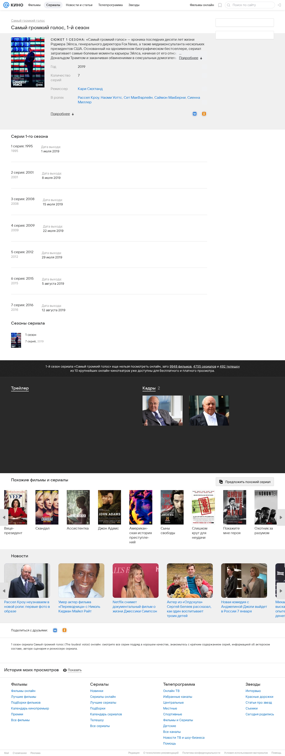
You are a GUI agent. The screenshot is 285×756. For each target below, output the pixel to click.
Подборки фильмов (25, 702)
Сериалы (99, 684)
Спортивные (172, 714)
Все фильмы (20, 720)
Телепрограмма (179, 684)
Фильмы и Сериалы (178, 720)
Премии (17, 714)
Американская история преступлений (140, 535)
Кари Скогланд (90, 89)
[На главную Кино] (16, 5)
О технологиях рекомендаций (161, 752)
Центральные (173, 702)
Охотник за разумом (264, 531)
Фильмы (19, 684)
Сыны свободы (168, 531)
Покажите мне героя (232, 531)
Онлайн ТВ (171, 691)
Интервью (253, 691)
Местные (170, 708)
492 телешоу (230, 366)
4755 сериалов (204, 366)
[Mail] (6, 5)
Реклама (35, 753)
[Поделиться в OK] (204, 114)
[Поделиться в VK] (195, 114)
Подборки (97, 708)
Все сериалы (100, 726)
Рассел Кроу (88, 98)
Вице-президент (13, 531)
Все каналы (172, 732)
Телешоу (97, 720)
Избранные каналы (177, 697)
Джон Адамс (108, 528)
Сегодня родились (260, 714)
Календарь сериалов (106, 714)
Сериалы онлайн (103, 697)
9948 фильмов (181, 366)
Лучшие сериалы (103, 702)
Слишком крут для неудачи (199, 533)
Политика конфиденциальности (201, 752)
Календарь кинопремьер (30, 708)
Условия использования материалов (246, 752)
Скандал (42, 528)
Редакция (134, 752)
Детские (169, 726)
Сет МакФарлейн (138, 98)
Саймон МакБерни (170, 98)
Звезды (253, 684)
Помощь (169, 743)
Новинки (96, 691)
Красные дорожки (259, 697)
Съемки (252, 708)
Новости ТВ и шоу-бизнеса (183, 738)
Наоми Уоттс (111, 98)
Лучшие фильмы (23, 697)
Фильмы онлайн (23, 691)
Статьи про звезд (259, 702)
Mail (6, 753)
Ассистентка (78, 528)
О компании (20, 753)
